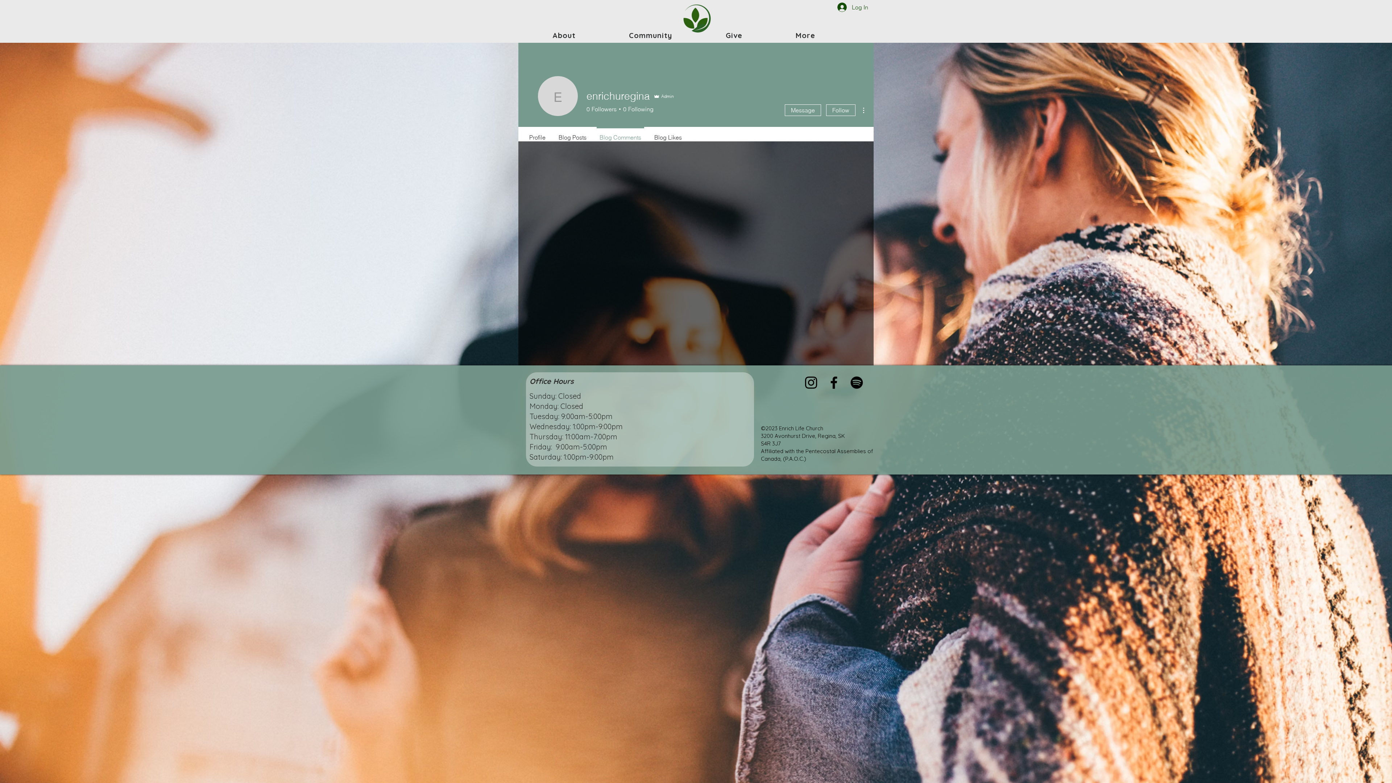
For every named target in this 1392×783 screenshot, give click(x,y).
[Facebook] (834, 382)
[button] (564, 35)
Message (803, 110)
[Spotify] (857, 382)
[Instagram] (811, 382)
